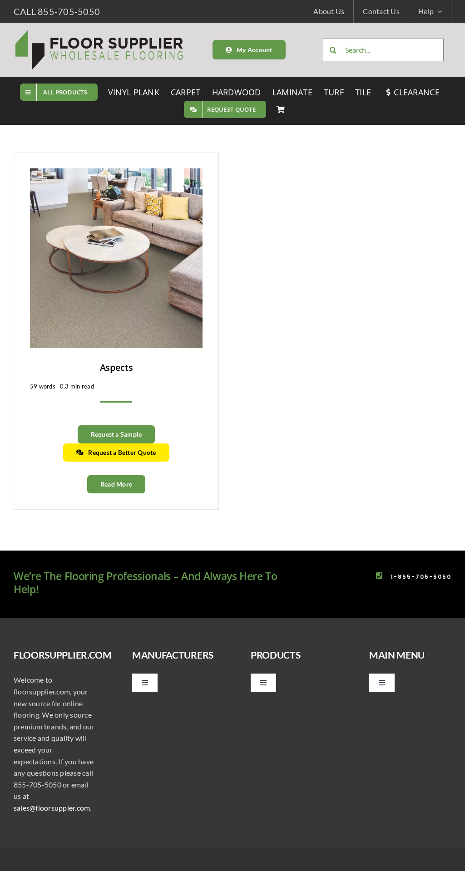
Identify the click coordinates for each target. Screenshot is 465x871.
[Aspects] (116, 174)
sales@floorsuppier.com (52, 807)
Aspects (116, 367)
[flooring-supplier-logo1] (99, 31)
